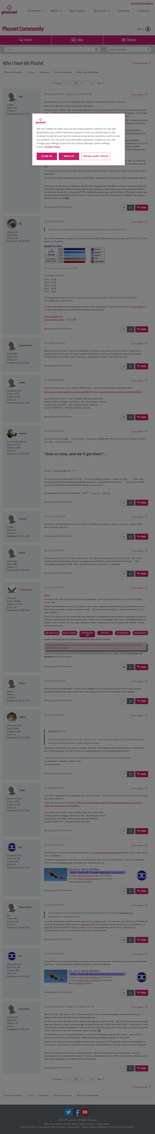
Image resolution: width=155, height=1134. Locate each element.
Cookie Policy (52, 147)
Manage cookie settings (96, 156)
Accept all (47, 156)
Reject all (69, 156)
